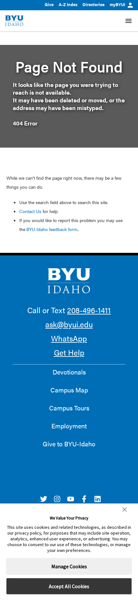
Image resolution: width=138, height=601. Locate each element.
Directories (93, 4)
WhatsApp (69, 338)
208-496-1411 (89, 310)
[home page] (14, 20)
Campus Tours (69, 408)
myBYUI (117, 4)
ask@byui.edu (69, 324)
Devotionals (69, 372)
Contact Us (30, 211)
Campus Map (69, 390)
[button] (124, 509)
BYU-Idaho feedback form (51, 229)
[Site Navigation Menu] (128, 20)
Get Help (69, 352)
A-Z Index (68, 4)
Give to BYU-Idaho (69, 444)
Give (49, 4)
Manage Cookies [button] (69, 566)
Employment (69, 426)
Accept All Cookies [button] (69, 586)
